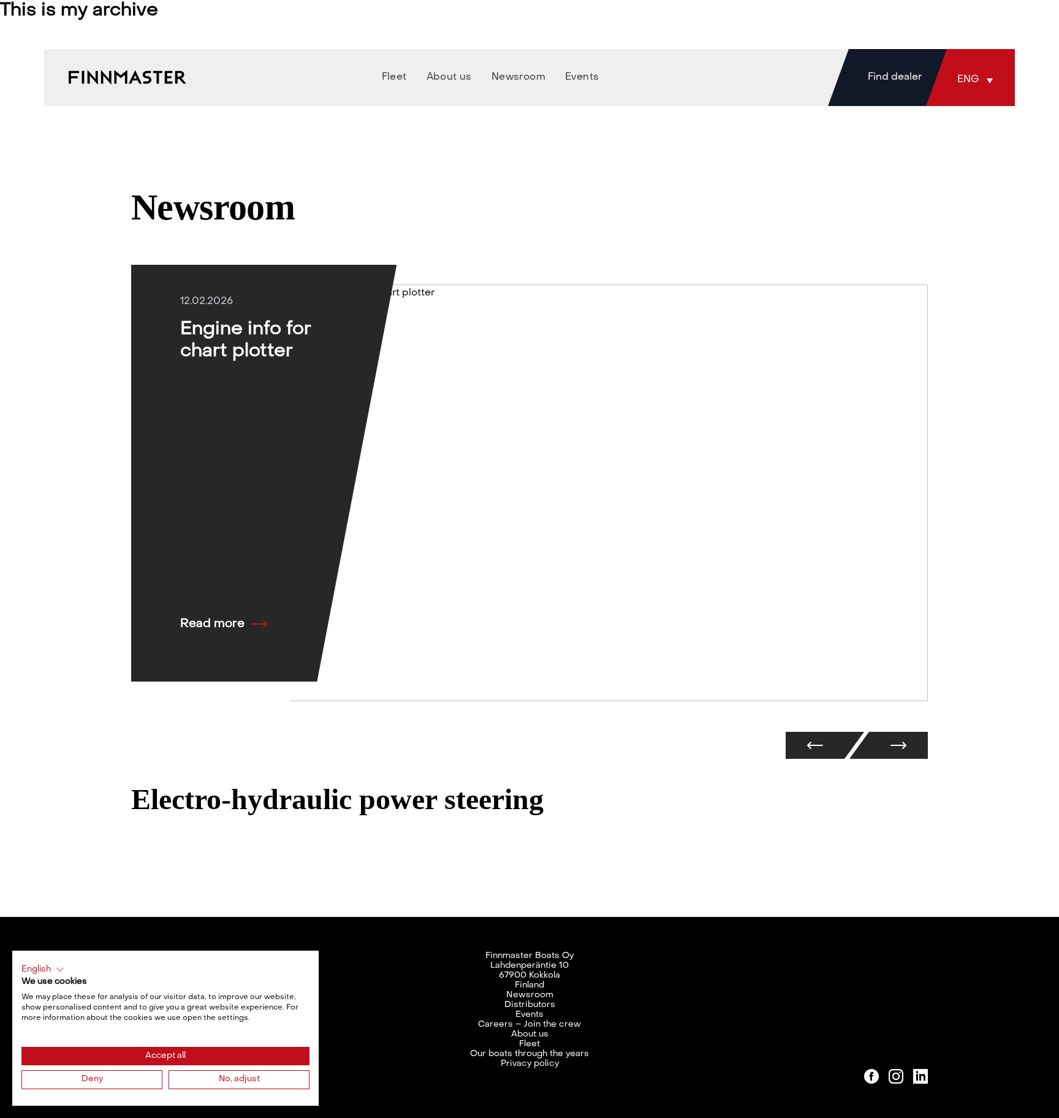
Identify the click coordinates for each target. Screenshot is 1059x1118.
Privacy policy (530, 1064)
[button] (978, 80)
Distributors (529, 1005)
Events (529, 1015)
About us (529, 1034)
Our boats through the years (529, 1054)
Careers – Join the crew (529, 1025)
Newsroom (529, 995)
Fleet (529, 1044)
